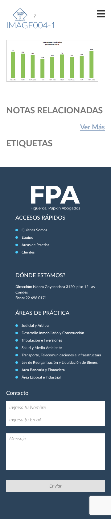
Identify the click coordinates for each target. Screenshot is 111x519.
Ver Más (92, 127)
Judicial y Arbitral (36, 325)
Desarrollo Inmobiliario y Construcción (53, 333)
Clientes (28, 252)
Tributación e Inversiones (42, 340)
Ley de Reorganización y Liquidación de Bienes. (60, 362)
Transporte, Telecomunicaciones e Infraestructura (61, 355)
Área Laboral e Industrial (41, 377)
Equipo (27, 237)
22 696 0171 (36, 298)
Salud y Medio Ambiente (42, 348)
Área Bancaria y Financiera (43, 370)
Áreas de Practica (35, 245)
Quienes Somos (34, 230)
